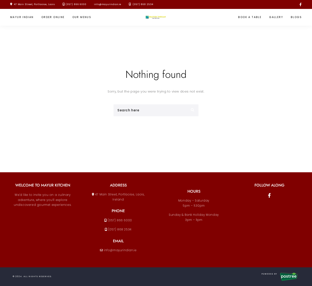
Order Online (53, 17)
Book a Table (249, 17)
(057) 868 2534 (142, 4)
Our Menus (81, 17)
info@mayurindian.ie (107, 4)
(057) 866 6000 (76, 4)
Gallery (276, 17)
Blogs (296, 17)
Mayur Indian (22, 17)
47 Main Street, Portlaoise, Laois (34, 4)
